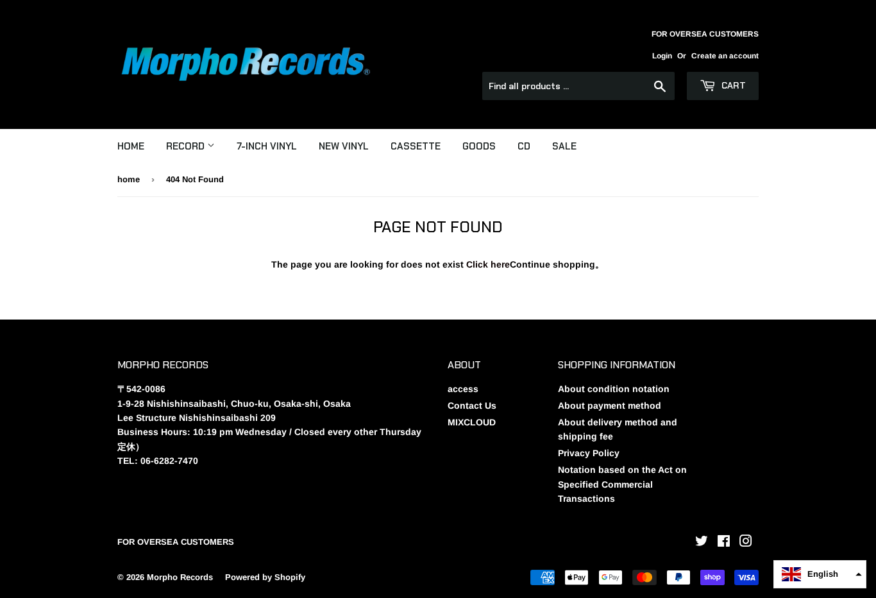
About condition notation (614, 389)
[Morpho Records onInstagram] (745, 543)
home (128, 179)
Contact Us (472, 405)
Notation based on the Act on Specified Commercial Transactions (622, 484)
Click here (488, 264)
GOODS (479, 146)
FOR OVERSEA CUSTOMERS (175, 542)
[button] (819, 574)
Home (130, 146)
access (463, 389)
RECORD (186, 146)
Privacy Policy (588, 453)
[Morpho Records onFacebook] (723, 543)
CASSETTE (416, 146)
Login (662, 55)
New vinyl (344, 146)
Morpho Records (180, 577)
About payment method (609, 405)
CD (524, 146)
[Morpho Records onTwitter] (701, 543)
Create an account (725, 55)
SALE (564, 146)
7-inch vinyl (267, 146)
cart (732, 85)
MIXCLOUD (472, 422)
